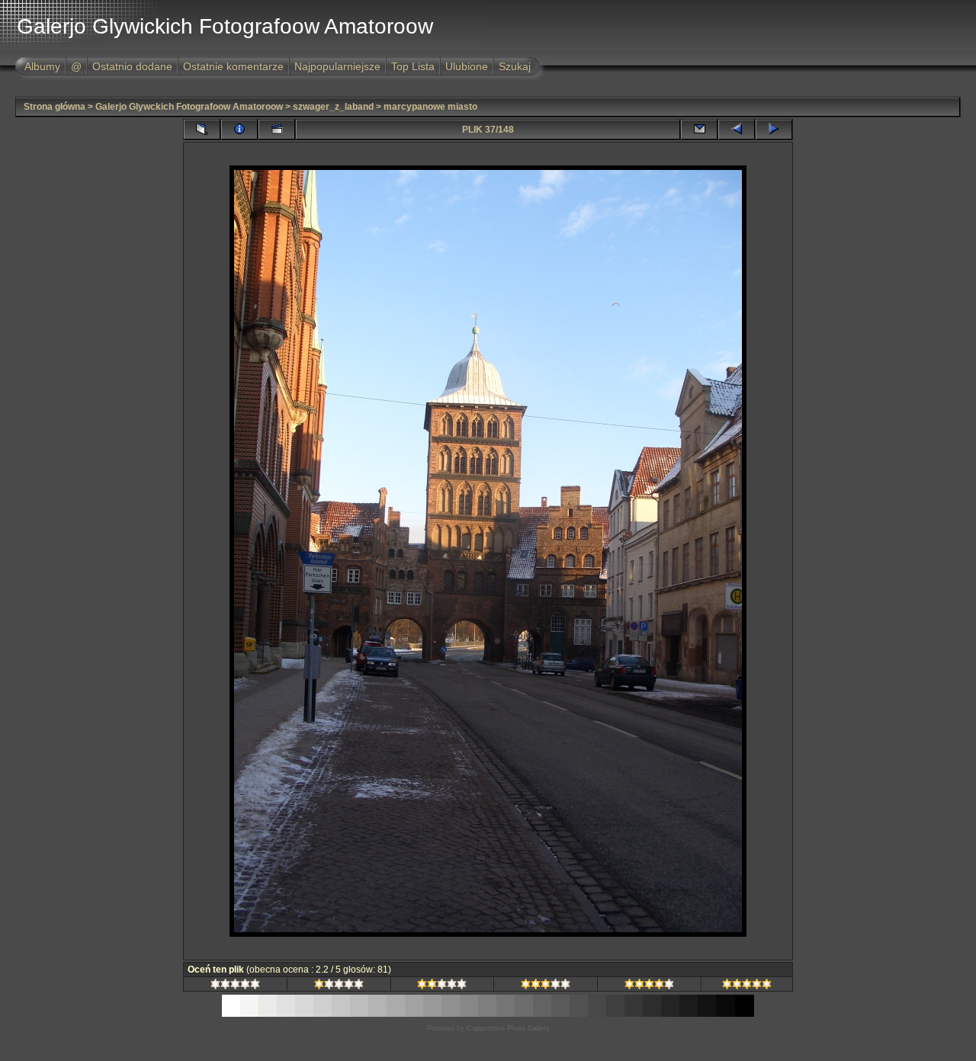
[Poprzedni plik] (736, 129)
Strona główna (54, 106)
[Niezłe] (442, 986)
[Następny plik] (774, 129)
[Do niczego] (235, 986)
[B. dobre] (649, 986)
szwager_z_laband (333, 106)
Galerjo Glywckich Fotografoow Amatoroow (189, 106)
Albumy (42, 66)
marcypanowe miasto (430, 106)
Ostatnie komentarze (233, 66)
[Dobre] (545, 986)
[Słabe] (339, 986)
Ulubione (466, 66)
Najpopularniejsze (337, 66)
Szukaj (515, 66)
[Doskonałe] (747, 986)
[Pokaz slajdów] (276, 129)
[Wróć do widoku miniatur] (202, 129)
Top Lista (413, 66)
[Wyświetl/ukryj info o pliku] (239, 129)
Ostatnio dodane (132, 66)
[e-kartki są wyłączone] (699, 129)
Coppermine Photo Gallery (508, 1028)
